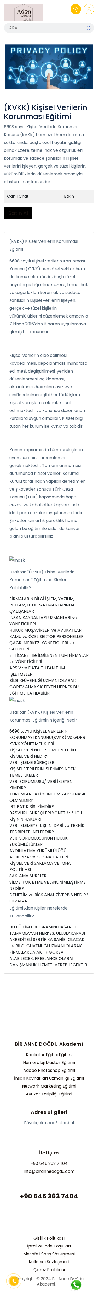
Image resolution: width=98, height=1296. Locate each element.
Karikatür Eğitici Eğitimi (49, 1055)
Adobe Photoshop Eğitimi (49, 1070)
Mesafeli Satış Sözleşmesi (49, 1254)
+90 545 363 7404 (49, 1163)
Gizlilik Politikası (49, 1238)
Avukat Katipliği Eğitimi (49, 1094)
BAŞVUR (76, 9)
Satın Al (18, 213)
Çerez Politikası (49, 1270)
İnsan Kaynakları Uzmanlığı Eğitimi (49, 1078)
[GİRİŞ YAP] (89, 9)
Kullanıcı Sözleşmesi (49, 1262)
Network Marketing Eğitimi (49, 1086)
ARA (89, 28)
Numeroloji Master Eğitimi (49, 1063)
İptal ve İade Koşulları (49, 1246)
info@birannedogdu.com (49, 1171)
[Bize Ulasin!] (76, 1285)
